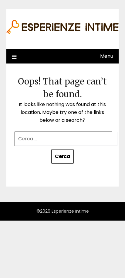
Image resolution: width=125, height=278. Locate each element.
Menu (106, 56)
